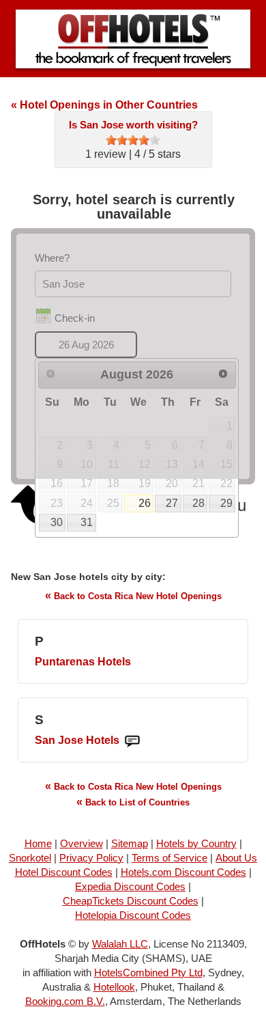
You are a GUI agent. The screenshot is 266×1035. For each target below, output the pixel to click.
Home (38, 843)
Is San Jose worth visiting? (133, 124)
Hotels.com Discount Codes (183, 872)
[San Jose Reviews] (132, 740)
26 (144, 503)
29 (226, 503)
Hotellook (114, 987)
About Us (236, 858)
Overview (81, 843)
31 (86, 522)
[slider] (133, 140)
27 (172, 503)
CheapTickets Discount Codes (130, 901)
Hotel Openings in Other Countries (104, 105)
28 (198, 503)
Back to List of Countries (133, 802)
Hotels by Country (196, 843)
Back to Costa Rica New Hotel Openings (133, 595)
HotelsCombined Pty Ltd (148, 972)
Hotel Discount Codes (64, 872)
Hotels (83, 661)
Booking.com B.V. (65, 1001)
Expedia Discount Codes (130, 886)
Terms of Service (169, 858)
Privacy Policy (91, 858)
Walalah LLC (120, 944)
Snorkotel (30, 858)
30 (56, 522)
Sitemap (129, 843)
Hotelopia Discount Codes (133, 915)
